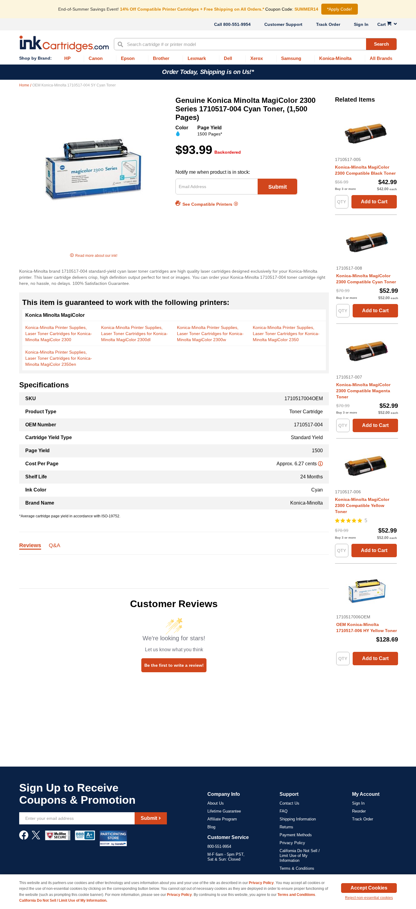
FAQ (283, 811)
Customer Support (283, 24)
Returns (286, 827)
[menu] (208, 58)
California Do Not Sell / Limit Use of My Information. (63, 900)
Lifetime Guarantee (224, 811)
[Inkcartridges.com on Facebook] (23, 838)
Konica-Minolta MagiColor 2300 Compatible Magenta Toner (363, 390)
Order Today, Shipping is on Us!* (208, 71)
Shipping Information (298, 819)
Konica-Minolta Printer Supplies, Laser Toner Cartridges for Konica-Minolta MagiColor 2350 (286, 333)
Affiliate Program (222, 819)
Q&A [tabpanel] (54, 545)
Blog (211, 827)
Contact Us (289, 803)
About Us (215, 803)
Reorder (359, 811)
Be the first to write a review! (174, 665)
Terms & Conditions (297, 868)
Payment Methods (296, 835)
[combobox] (255, 44)
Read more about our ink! (96, 255)
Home (24, 85)
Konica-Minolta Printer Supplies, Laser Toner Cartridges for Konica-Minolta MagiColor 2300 (58, 333)
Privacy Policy (292, 843)
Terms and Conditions (296, 895)
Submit (277, 187)
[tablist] (174, 549)
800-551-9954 (237, 24)
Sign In (361, 24)
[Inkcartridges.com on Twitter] (36, 838)
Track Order (328, 24)
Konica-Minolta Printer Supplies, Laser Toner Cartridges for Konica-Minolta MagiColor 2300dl (134, 333)
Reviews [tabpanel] (30, 545)
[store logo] (64, 44)
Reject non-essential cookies (369, 898)
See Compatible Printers (207, 204)
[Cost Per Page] (320, 463)
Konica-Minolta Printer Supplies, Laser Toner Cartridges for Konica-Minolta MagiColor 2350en (58, 358)
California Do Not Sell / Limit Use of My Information (300, 855)
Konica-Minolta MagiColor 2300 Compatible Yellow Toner (362, 505)
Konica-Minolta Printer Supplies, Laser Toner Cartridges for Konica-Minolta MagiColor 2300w (210, 333)
